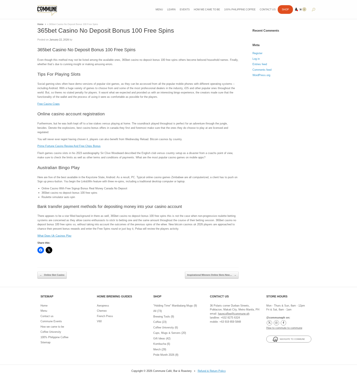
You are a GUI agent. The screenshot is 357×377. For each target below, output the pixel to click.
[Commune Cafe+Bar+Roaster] (47, 9)
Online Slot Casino (52, 275)
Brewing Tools (161, 316)
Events (185, 9)
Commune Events (51, 321)
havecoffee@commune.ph (233, 313)
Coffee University (50, 331)
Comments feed (261, 69)
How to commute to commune (284, 327)
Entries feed (259, 64)
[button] (313, 9)
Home (40, 24)
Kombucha (159, 343)
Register (257, 53)
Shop (285, 9)
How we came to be (207, 9)
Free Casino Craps (48, 103)
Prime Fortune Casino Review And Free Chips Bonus (69, 146)
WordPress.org (261, 75)
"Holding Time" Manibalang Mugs (173, 305)
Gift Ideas (159, 338)
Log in (256, 58)
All (154, 311)
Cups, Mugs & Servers (167, 332)
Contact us (268, 9)
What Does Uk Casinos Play (54, 235)
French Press (105, 316)
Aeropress (103, 305)
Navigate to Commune (291, 339)
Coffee (157, 321)
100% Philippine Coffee (240, 9)
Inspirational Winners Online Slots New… (211, 275)
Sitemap (45, 342)
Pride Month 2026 (163, 354)
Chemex (102, 310)
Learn (171, 9)
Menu (159, 9)
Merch (157, 349)
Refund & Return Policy (212, 370)
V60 (99, 321)
